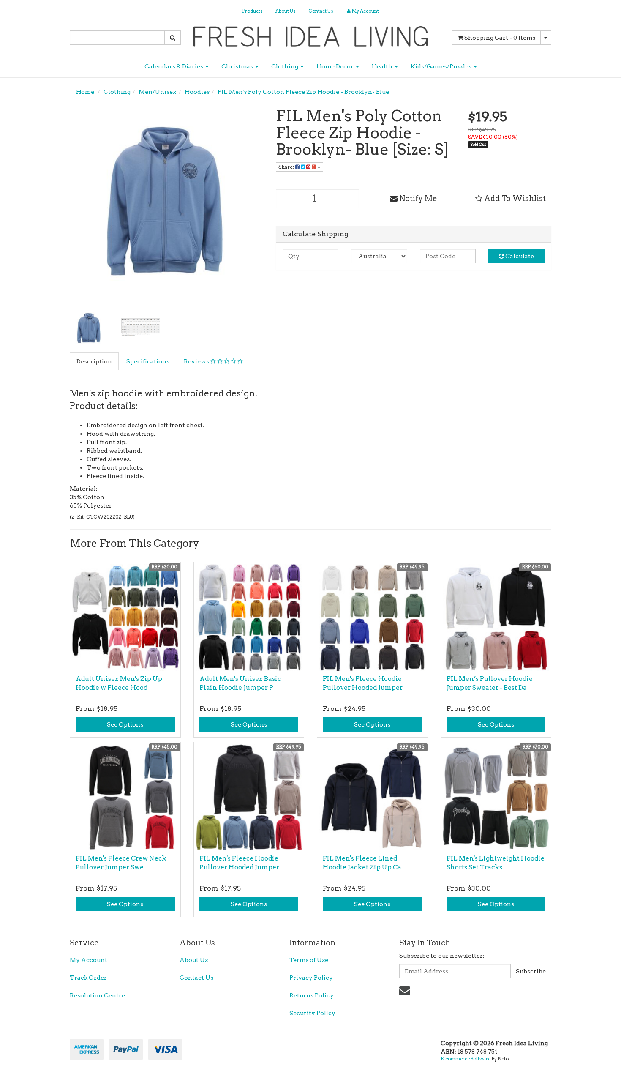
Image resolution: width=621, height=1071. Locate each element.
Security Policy (312, 1013)
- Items (499, 37)
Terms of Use (308, 959)
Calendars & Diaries (174, 66)
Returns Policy (311, 995)
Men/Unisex (158, 91)
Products (252, 11)
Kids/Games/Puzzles (442, 66)
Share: (286, 167)
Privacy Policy (311, 977)
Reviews (197, 361)
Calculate (519, 256)
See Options (125, 724)
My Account (88, 959)
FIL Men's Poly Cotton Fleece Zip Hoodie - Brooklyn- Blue (303, 91)
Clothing (285, 66)
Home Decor (335, 66)
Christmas (237, 66)
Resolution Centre (97, 995)
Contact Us (320, 11)
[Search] (172, 37)
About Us (285, 11)
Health (383, 66)
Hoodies (197, 91)
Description (94, 361)
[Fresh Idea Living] (310, 33)
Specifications (147, 361)
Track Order (88, 977)
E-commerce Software (465, 1059)
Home (85, 91)
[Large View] (89, 328)
